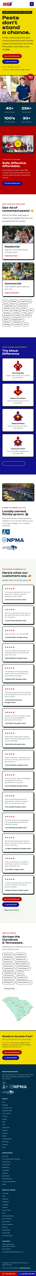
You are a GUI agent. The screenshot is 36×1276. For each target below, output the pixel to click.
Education (5, 1156)
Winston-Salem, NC (22, 964)
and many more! (7, 1236)
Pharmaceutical (7, 1179)
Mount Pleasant (7, 1219)
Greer (4, 1213)
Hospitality (5, 1170)
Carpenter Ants (25, 301)
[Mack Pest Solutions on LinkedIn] (4, 1083)
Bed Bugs (14, 301)
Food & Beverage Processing (11, 1159)
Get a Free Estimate (12, 56)
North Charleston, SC (24, 982)
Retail (4, 1184)
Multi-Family (6, 1176)
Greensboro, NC (21, 959)
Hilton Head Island (7, 1216)
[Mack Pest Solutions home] (7, 4)
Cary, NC (19, 973)
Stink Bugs (7, 324)
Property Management (9, 1182)
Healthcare (5, 1167)
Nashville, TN (21, 955)
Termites (17, 324)
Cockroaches (22, 306)
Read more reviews (11, 910)
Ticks (25, 324)
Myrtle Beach (6, 1221)
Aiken (4, 1196)
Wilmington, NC (8, 982)
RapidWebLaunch (25, 1268)
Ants (5, 301)
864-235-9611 (11, 61)
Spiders (6, 320)
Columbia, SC (21, 978)
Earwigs (15, 310)
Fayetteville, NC (9, 968)
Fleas (23, 310)
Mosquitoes (7, 315)
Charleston (5, 1202)
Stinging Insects (18, 320)
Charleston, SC (8, 978)
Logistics (5, 1173)
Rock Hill (4, 1227)
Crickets (6, 310)
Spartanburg (6, 1230)
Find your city (9, 988)
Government (6, 1165)
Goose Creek (6, 1210)
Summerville (6, 1233)
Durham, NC (7, 964)
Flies (30, 310)
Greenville (5, 1193)
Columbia (5, 1205)
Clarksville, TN (8, 973)
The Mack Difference (12, 183)
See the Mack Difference (13, 463)
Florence (5, 1207)
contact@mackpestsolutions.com (12, 1252)
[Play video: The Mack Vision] (18, 144)
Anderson (5, 1199)
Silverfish (27, 315)
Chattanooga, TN (23, 968)
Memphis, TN (8, 959)
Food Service (6, 1162)
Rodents (18, 315)
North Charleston (7, 1224)
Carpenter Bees (8, 306)
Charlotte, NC (8, 955)
